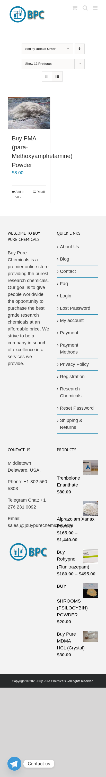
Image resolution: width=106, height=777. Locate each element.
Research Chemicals (71, 392)
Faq (64, 283)
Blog (64, 259)
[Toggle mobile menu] (95, 8)
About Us (69, 246)
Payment (69, 332)
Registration (72, 376)
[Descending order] (80, 49)
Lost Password (75, 308)
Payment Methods (69, 349)
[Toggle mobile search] (85, 8)
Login (65, 295)
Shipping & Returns (71, 424)
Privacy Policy (74, 364)
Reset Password (77, 408)
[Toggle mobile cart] (74, 8)
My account (72, 320)
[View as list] (57, 76)
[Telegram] (14, 764)
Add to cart (19, 194)
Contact (68, 271)
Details (41, 192)
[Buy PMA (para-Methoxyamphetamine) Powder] (29, 113)
